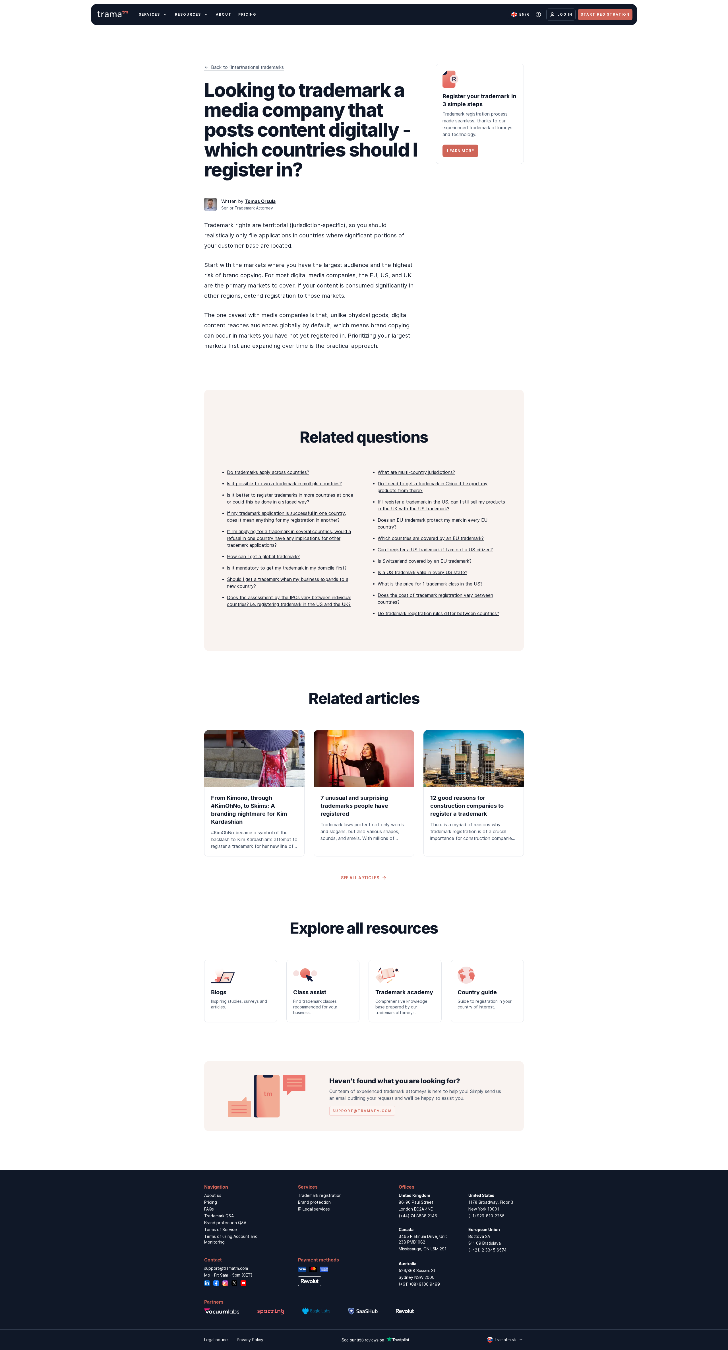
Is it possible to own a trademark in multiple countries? (284, 483)
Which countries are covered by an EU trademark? (431, 538)
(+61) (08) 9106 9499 (419, 1284)
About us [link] (212, 1195)
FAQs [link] (209, 1209)
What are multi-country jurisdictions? (416, 472)
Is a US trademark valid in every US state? (422, 572)
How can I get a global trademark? (263, 556)
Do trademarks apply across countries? (268, 472)
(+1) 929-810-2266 (486, 1215)
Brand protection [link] (314, 1202)
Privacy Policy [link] (250, 1339)
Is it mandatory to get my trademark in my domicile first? (287, 568)
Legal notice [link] (216, 1339)
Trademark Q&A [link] (219, 1215)
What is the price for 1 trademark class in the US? (430, 584)
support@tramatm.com (226, 1268)
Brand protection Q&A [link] (225, 1222)
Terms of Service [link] (220, 1229)
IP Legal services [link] (314, 1209)
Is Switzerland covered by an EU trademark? (424, 561)
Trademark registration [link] (320, 1195)
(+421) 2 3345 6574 (487, 1250)
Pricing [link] (210, 1202)
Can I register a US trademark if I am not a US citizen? (435, 549)
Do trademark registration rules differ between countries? (438, 613)
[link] (480, 114)
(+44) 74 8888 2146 (418, 1215)
